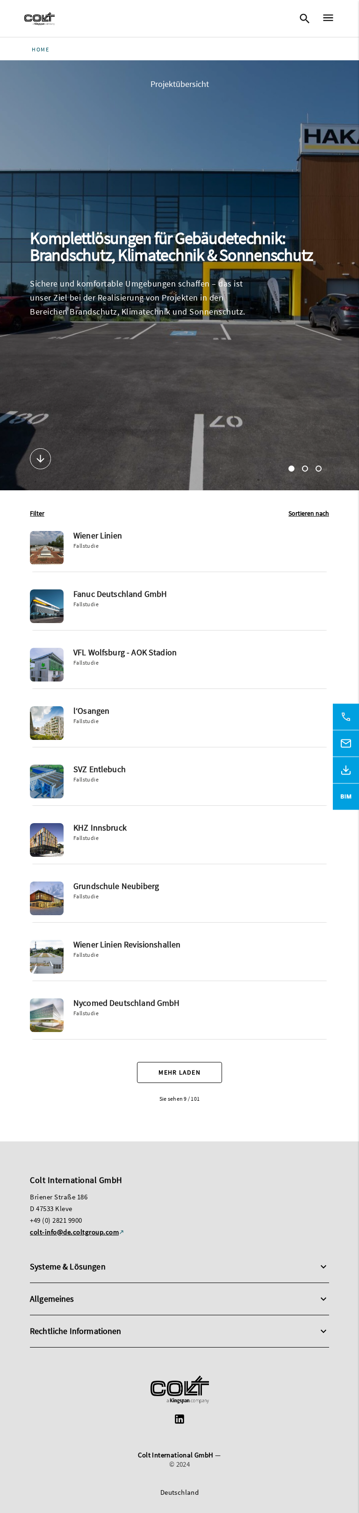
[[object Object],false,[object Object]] (39, 18)
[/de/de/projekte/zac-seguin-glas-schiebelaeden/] (179, 726)
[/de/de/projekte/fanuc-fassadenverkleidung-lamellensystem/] (179, 610)
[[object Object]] (180, 1391)
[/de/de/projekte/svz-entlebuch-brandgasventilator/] (179, 785)
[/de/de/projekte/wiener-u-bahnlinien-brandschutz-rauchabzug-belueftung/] (179, 551)
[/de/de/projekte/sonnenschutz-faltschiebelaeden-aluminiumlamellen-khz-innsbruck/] (179, 843)
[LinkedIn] (179, 1420)
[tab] (291, 469)
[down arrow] (40, 460)
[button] (37, 513)
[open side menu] (325, 19)
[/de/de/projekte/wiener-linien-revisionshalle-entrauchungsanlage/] (179, 960)
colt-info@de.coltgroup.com (74, 1231)
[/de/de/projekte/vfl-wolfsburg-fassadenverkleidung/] (179, 668)
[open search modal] (304, 18)
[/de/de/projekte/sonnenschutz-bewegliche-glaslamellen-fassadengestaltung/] (179, 1019)
